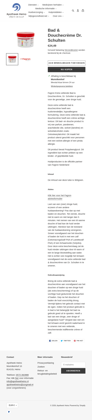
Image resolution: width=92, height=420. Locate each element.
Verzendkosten (71, 50)
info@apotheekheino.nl (18, 381)
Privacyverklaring (45, 363)
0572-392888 (22, 375)
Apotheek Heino (63, 405)
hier (17, 378)
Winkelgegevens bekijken (62, 86)
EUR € (12, 405)
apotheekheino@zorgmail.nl (20, 384)
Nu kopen (66, 69)
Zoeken (41, 367)
